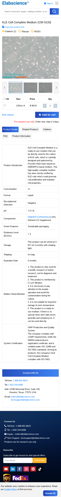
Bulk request (8, 114)
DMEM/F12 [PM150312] (39, 217)
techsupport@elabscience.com (25, 400)
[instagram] (26, 469)
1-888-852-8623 (20, 380)
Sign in (50, 3)
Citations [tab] (47, 129)
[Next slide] (56, 88)
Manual (25, 31)
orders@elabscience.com (23, 396)
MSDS (37, 31)
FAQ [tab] (5, 136)
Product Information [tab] (21, 136)
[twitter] (40, 469)
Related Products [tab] (30, 129)
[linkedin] (13, 469)
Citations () (10, 31)
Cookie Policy (10, 489)
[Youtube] (6, 469)
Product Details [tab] (10, 129)
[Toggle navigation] (56, 3)
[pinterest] (33, 469)
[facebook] (20, 469)
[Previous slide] (4, 88)
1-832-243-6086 (15, 385)
